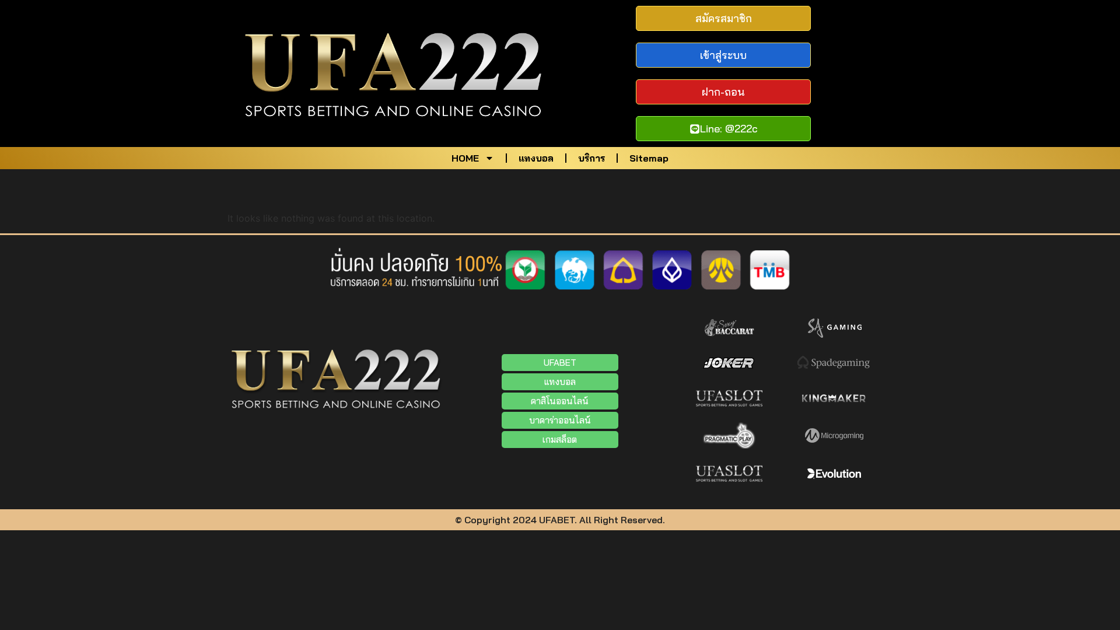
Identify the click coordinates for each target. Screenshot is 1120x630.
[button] (560, 420)
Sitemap (648, 158)
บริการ (591, 158)
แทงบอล (536, 158)
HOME (465, 158)
